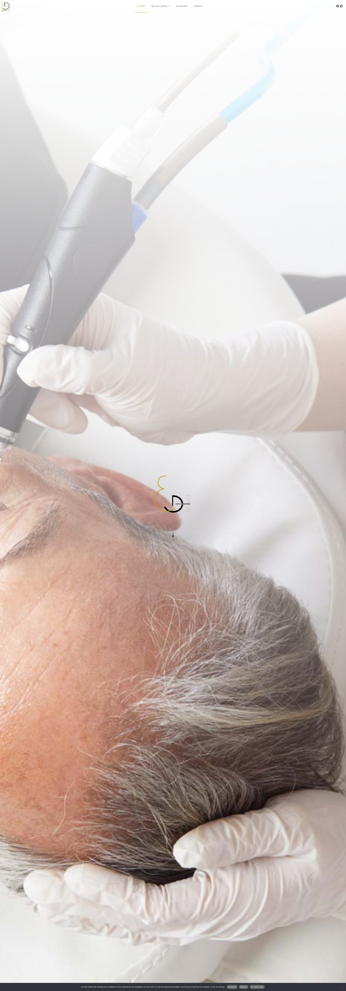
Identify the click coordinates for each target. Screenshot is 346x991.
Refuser (243, 987)
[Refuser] (342, 988)
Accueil (141, 6)
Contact (198, 6)
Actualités (181, 6)
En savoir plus (257, 987)
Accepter (232, 987)
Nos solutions (159, 6)
